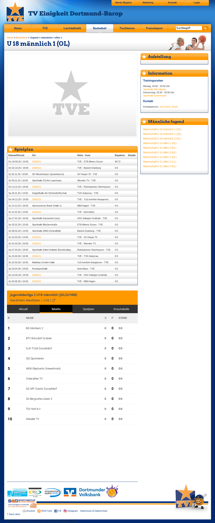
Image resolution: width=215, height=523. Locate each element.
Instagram (72, 511)
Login (197, 2)
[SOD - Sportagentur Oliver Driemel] (22, 507)
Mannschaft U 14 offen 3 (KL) (159, 152)
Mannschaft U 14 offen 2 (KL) (159, 147)
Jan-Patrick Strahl (168, 106)
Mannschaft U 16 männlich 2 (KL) (162, 138)
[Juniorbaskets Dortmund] (112, 496)
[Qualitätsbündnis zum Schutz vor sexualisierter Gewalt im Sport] (17, 496)
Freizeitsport (154, 28)
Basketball (99, 28)
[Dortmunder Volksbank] (84, 496)
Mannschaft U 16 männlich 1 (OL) (162, 134)
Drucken (30, 511)
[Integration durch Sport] (52, 496)
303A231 (36, 212)
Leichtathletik (72, 28)
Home (18, 28)
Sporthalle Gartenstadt (154, 95)
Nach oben (14, 514)
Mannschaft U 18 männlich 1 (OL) (162, 129)
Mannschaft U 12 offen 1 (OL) (160, 157)
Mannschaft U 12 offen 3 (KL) (159, 166)
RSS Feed (46, 511)
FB (59, 511)
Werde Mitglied (123, 2)
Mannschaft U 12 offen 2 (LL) (159, 161)
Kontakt (172, 2)
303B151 (36, 161)
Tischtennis (127, 28)
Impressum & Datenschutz (94, 511)
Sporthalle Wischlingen (154, 89)
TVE (45, 28)
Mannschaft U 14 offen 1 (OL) (160, 143)
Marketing (148, 2)
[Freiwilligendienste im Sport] (35, 496)
